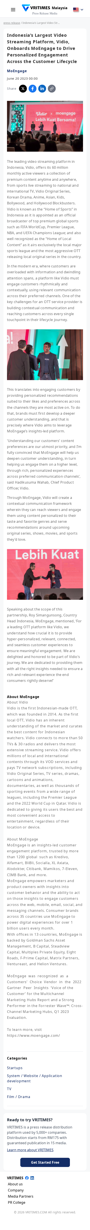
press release (11, 23)
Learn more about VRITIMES (30, 1150)
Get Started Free (45, 1162)
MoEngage (17, 70)
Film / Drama (18, 1096)
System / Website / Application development (34, 1078)
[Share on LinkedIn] (42, 89)
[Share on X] (23, 89)
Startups (14, 1067)
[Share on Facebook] (32, 89)
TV (9, 1088)
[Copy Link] (52, 89)
